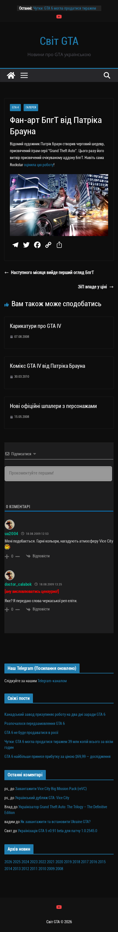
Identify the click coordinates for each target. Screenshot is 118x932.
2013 (17, 869)
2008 (59, 869)
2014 (8, 869)
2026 (8, 862)
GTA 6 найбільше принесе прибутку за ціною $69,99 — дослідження (57, 756)
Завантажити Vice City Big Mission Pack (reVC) (51, 788)
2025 (17, 862)
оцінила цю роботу (39, 165)
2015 (102, 862)
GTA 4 (15, 107)
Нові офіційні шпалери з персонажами (53, 406)
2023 (34, 862)
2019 (68, 862)
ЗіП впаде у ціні (92, 286)
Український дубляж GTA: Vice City (42, 798)
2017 (85, 862)
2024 (25, 862)
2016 (93, 862)
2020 (59, 862)
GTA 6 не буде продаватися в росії (31, 732)
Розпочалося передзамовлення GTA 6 (34, 723)
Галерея (31, 107)
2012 (25, 869)
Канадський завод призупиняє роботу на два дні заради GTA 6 (54, 714)
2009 (51, 869)
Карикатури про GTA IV (35, 326)
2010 (42, 869)
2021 (51, 862)
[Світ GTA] (11, 75)
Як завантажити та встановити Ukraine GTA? (56, 821)
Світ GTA (59, 41)
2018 (76, 862)
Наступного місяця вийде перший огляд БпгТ (52, 272)
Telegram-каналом (52, 681)
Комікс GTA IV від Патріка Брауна (47, 366)
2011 (34, 869)
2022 (42, 862)
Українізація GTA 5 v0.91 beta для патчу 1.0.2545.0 (57, 831)
